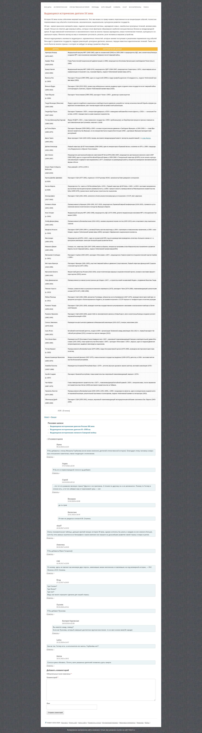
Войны (147, 723)
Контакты (64, 723)
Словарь (117, 7)
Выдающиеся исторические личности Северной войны (73, 433)
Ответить (50, 457)
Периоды (95, 7)
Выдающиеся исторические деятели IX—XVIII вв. (70, 429)
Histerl (46, 417)
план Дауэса (146, 138)
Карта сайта (82, 723)
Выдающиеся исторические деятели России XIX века (72, 426)
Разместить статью (94, 723)
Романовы (140, 723)
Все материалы (135, 7)
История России (60, 7)
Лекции (53, 417)
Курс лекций (106, 7)
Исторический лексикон (110, 723)
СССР (125, 7)
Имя (48, 703)
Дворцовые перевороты (127, 723)
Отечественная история (79, 7)
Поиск (146, 7)
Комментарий (52, 677)
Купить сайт (73, 723)
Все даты (47, 7)
